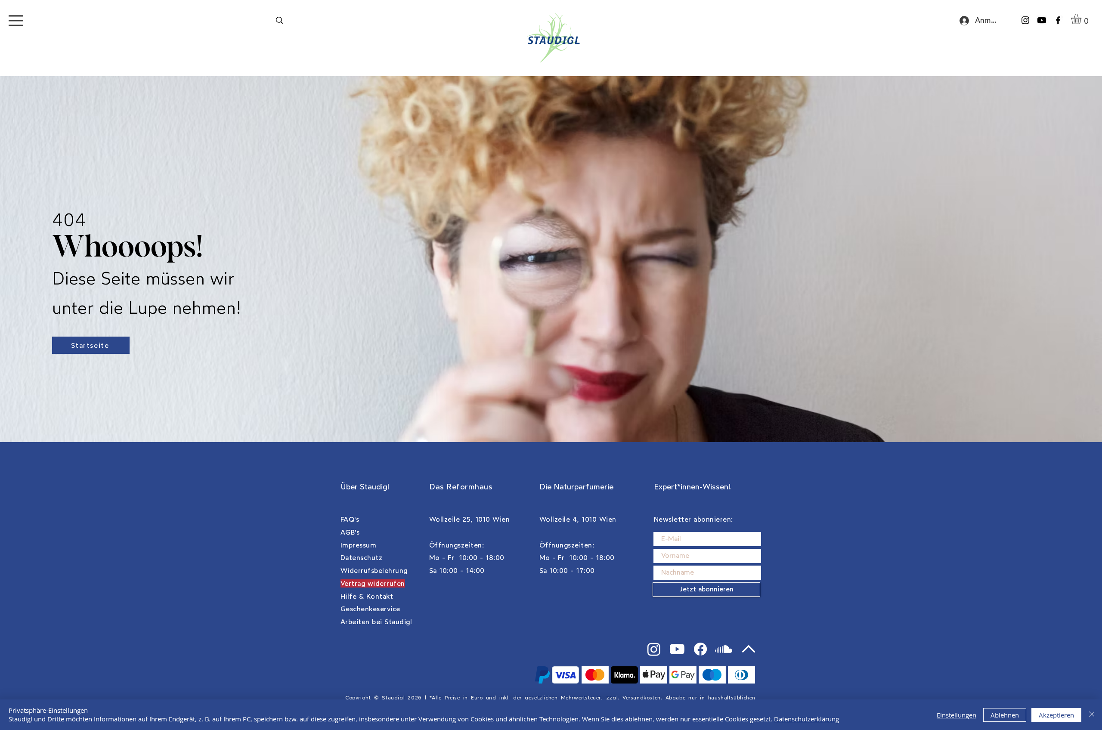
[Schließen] (1092, 714)
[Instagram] (1025, 20)
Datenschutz (361, 558)
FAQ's (350, 519)
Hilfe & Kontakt (367, 596)
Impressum (358, 545)
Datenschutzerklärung (806, 719)
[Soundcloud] (723, 649)
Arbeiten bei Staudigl (376, 622)
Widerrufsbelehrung (374, 570)
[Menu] (16, 20)
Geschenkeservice (370, 609)
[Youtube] (1042, 20)
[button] (1082, 19)
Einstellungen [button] (956, 715)
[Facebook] (1058, 20)
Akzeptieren (1056, 715)
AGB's (350, 532)
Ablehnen (1005, 715)
